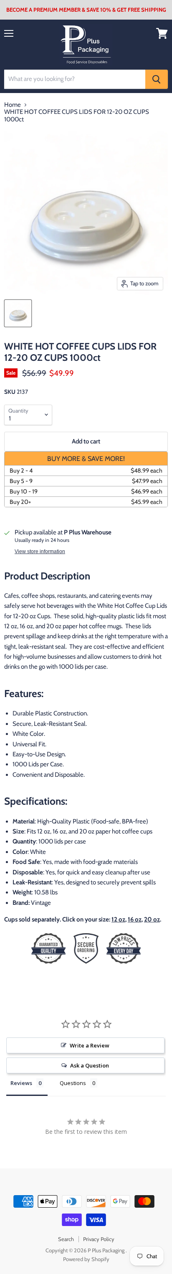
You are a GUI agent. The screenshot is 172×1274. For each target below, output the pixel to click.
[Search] (156, 79)
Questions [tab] (73, 1083)
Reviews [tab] (21, 1083)
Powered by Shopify (86, 1259)
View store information (40, 551)
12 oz (118, 919)
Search (66, 1239)
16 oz (135, 919)
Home (12, 104)
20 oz (152, 919)
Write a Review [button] (89, 1045)
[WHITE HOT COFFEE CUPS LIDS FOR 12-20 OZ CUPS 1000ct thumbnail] (18, 313)
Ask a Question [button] (89, 1065)
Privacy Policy (98, 1239)
